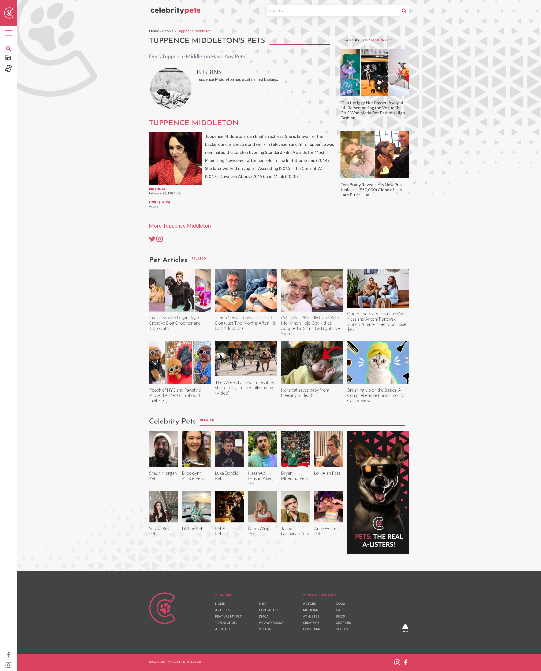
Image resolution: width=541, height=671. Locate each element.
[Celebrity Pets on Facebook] (8, 654)
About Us (223, 629)
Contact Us (269, 610)
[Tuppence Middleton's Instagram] (159, 238)
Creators (311, 623)
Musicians (311, 610)
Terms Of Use (226, 623)
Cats (340, 610)
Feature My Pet (228, 616)
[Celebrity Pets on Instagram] (8, 664)
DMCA (264, 616)
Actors (153, 206)
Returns (266, 629)
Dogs (340, 603)
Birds (340, 616)
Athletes (311, 616)
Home (154, 31)
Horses (342, 629)
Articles (222, 610)
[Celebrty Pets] (175, 9)
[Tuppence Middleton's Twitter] (152, 238)
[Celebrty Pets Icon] (8, 12)
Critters (343, 623)
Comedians (312, 629)
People (168, 31)
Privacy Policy (271, 623)
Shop (263, 603)
